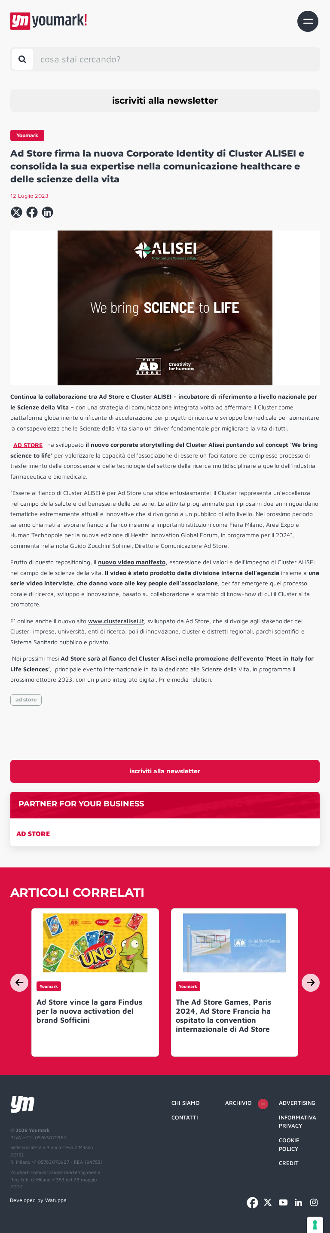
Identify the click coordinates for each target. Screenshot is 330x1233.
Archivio (238, 1102)
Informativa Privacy (297, 1121)
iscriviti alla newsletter (165, 100)
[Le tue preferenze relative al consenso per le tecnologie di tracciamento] (315, 1225)
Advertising (297, 1102)
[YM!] (48, 21)
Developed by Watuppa (38, 1200)
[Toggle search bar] (22, 59)
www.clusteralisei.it (116, 620)
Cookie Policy (289, 1144)
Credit (289, 1162)
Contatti (184, 1117)
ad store (26, 699)
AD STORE (33, 833)
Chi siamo (185, 1102)
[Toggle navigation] (307, 21)
